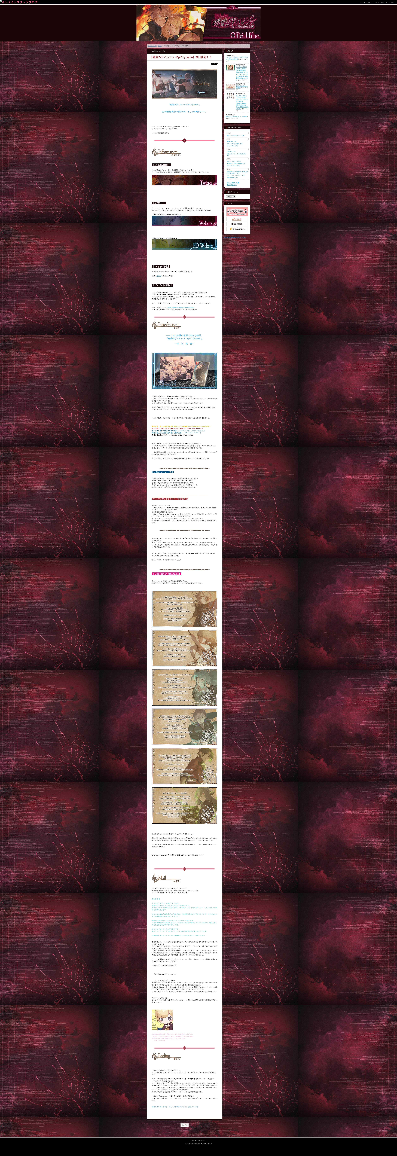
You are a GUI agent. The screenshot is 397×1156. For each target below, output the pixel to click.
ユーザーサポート (391, 2)
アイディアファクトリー (194, 1143)
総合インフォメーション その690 (236, 116)
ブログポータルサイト (366, 2)
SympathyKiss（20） (233, 146)
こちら (159, 276)
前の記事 (184, 1125)
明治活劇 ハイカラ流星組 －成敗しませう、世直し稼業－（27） (237, 172)
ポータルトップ (152, 46)
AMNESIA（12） (231, 151)
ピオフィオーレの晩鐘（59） (235, 143)
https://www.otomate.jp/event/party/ (180, 307)
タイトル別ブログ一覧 (233, 183)
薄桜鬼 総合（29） (232, 141)
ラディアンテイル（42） (234, 165)
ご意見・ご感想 (379, 2)
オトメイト (207, 1143)
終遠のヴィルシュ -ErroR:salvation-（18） (236, 154)
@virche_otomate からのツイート (235, 237)
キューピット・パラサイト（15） (236, 175)
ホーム (160, 46)
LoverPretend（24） (232, 177)
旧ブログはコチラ (232, 185)
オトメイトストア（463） (234, 161)
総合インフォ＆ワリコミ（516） (236, 135)
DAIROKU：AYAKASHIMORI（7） (236, 163)
